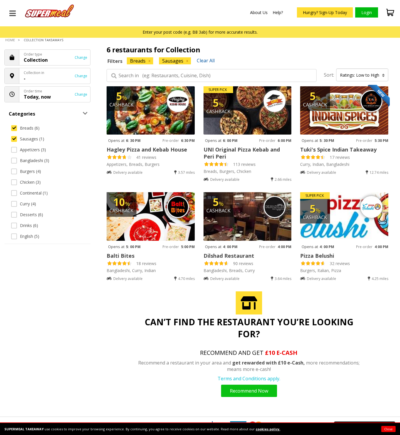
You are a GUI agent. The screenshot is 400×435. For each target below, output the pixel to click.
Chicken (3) (30, 182)
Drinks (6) (29, 225)
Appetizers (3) (33, 149)
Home (10, 40)
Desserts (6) (31, 214)
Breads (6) (30, 128)
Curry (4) (28, 204)
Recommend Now (249, 391)
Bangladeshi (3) (34, 160)
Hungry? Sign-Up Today (325, 12)
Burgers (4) (30, 171)
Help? (278, 12)
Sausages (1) (32, 139)
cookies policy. (268, 429)
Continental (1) (34, 193)
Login (366, 12)
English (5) (29, 236)
